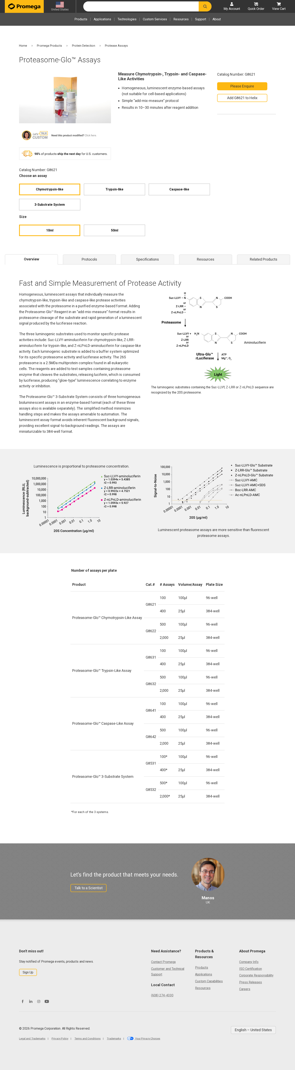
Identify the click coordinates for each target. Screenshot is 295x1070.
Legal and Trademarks (32, 1038)
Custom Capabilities (209, 981)
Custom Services (155, 19)
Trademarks (114, 1038)
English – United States (253, 1030)
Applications (102, 19)
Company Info (249, 962)
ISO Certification (250, 969)
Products (80, 19)
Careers (244, 989)
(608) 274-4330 (162, 995)
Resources (181, 19)
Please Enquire (242, 86)
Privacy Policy (60, 1038)
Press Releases (250, 982)
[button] (205, 6)
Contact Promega (163, 962)
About (217, 19)
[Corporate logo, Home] (24, 6)
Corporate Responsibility (256, 975)
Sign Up (28, 972)
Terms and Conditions (87, 1038)
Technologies (127, 19)
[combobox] (141, 6)
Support (200, 19)
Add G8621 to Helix (242, 98)
